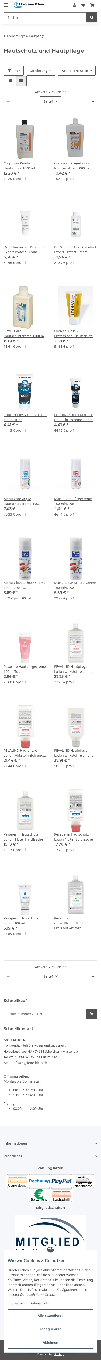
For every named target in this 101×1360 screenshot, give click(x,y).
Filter (15, 70)
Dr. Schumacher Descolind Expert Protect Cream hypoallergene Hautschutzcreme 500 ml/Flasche (75, 249)
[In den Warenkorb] (91, 1014)
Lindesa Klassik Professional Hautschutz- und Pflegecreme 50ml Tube (73, 333)
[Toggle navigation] (6, 3)
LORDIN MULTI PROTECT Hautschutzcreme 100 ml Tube (73, 417)
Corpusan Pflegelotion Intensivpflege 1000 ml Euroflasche (72, 166)
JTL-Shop (58, 1354)
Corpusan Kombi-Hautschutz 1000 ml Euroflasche (19, 166)
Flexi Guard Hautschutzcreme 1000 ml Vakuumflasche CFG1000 (24, 333)
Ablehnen (50, 1343)
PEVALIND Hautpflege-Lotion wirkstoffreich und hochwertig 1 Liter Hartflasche (74, 669)
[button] (74, 5)
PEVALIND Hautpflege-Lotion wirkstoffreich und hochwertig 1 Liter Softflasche (23, 753)
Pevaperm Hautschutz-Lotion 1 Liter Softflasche (73, 836)
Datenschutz (39, 1303)
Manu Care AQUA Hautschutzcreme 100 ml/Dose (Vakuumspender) (24, 501)
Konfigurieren (50, 1329)
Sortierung (38, 70)
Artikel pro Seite (75, 70)
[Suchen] (91, 17)
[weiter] (93, 101)
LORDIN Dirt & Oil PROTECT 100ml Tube (25, 417)
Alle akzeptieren (50, 1315)
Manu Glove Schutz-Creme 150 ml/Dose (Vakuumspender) (75, 585)
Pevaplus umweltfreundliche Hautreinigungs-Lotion (71, 921)
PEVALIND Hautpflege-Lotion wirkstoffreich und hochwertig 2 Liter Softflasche (74, 753)
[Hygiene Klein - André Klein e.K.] (29, 5)
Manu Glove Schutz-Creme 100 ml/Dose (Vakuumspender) (25, 585)
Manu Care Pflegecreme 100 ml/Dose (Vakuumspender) (73, 501)
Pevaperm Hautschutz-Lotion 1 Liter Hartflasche (23, 836)
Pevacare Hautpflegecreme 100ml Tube (25, 669)
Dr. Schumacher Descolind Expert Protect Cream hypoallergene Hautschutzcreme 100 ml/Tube (25, 249)
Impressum (16, 1303)
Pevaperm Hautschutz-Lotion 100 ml (21, 920)
